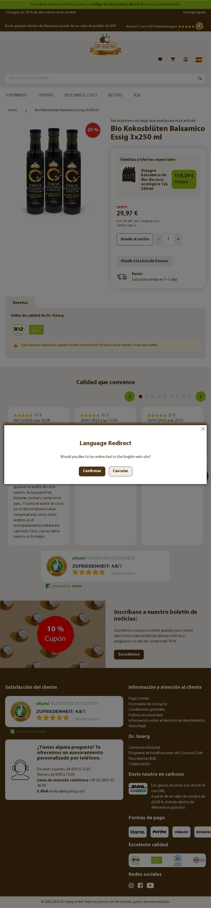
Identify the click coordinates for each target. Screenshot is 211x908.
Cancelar (203, 429)
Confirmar (92, 471)
